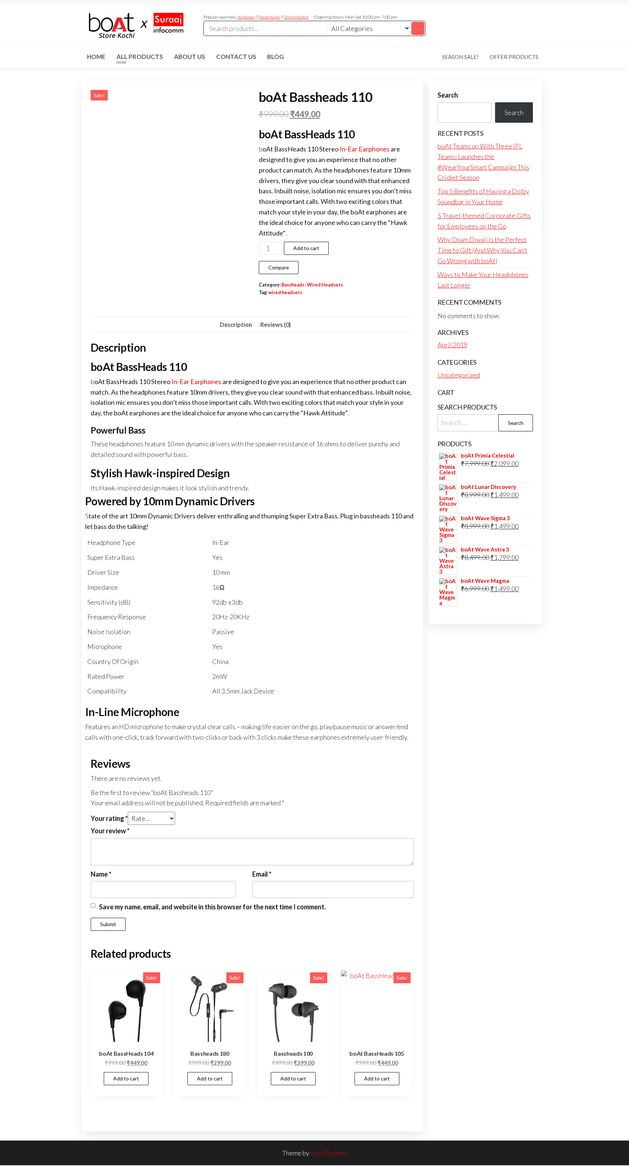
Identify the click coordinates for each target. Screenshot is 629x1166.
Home (96, 56)
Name (101, 874)
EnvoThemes (328, 1153)
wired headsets (285, 292)
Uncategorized (459, 375)
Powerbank (269, 17)
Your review (110, 831)
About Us (189, 56)
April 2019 (452, 345)
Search (448, 95)
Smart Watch (296, 17)
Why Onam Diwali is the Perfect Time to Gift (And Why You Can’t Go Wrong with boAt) (482, 250)
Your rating (109, 818)
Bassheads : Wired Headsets (312, 285)
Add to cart (306, 248)
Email (262, 874)
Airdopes (245, 17)
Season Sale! (460, 57)
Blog (275, 56)
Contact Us (236, 56)
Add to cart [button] (126, 1078)
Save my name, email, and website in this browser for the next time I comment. (212, 907)
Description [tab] (236, 324)
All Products (139, 58)
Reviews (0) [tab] (275, 324)
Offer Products (514, 57)
